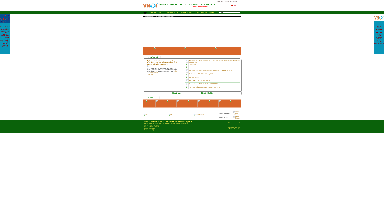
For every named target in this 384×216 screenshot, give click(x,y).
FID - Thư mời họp (194, 77)
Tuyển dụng (220, 1)
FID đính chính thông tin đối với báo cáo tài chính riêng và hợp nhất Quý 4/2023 (210, 70)
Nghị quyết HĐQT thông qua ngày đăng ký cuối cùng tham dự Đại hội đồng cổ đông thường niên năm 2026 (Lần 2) (162, 62)
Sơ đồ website (233, 1)
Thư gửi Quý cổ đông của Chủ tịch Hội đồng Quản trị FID (204, 87)
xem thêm (150, 74)
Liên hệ (226, 1)
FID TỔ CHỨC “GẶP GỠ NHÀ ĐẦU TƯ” (200, 80)
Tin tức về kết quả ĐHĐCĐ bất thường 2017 (201, 74)
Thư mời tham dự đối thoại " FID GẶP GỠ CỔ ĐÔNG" (203, 84)
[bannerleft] (5, 34)
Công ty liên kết (206, 93)
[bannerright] (379, 34)
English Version (154, 72)
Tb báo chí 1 (192, 64)
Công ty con (176, 93)
